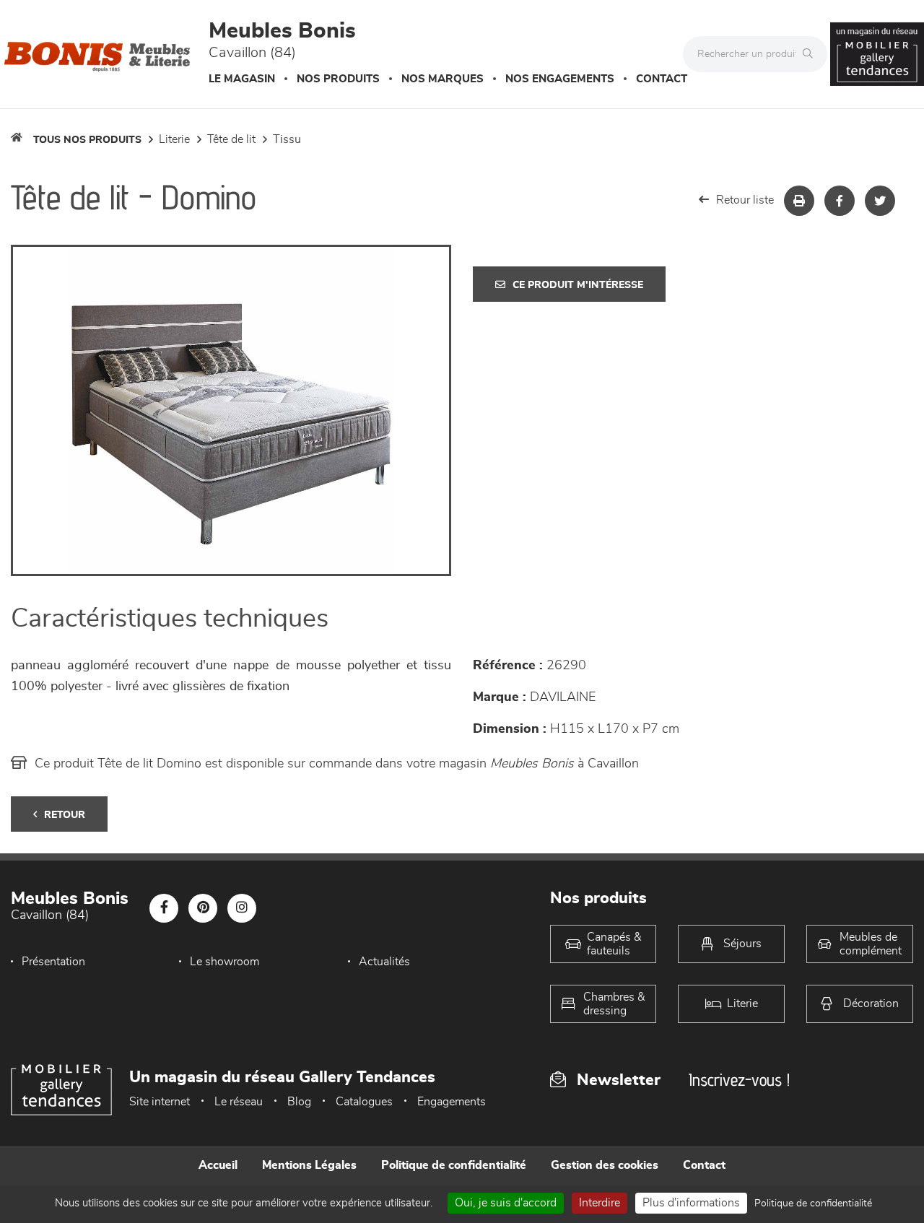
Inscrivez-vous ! (739, 1079)
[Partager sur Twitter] (880, 201)
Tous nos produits (87, 140)
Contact (661, 79)
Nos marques (442, 79)
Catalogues (364, 1101)
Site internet (159, 1101)
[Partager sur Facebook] (839, 201)
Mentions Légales (309, 1165)
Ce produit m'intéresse (578, 285)
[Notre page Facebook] (163, 908)
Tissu (287, 139)
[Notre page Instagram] (241, 908)
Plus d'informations (691, 1203)
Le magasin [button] (242, 79)
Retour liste (745, 200)
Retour (64, 815)
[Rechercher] (811, 54)
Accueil (218, 1165)
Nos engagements (559, 79)
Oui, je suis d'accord (506, 1203)
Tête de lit (231, 139)
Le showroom (224, 961)
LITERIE (174, 139)
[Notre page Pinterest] (202, 908)
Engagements (451, 1101)
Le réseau (238, 1101)
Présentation (53, 961)
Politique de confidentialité (453, 1165)
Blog (299, 1101)
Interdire (599, 1203)
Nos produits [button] (338, 79)
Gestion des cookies (604, 1165)
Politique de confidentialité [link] (813, 1203)
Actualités (384, 961)
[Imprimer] (799, 201)
